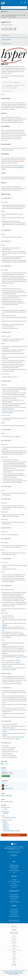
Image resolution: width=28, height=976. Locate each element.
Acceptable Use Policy (13, 916)
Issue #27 (18, 660)
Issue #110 (7, 495)
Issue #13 (5, 731)
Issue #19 (22, 737)
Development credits (13, 902)
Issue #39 (5, 653)
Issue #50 (13, 669)
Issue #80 (12, 581)
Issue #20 (5, 735)
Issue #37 (3, 610)
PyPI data (4, 770)
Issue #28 (22, 394)
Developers (5, 813)
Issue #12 (15, 724)
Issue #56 (5, 625)
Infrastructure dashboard (13, 881)
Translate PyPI (13, 898)
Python (4, 821)
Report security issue (14, 911)
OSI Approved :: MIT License (9, 817)
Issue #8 (17, 405)
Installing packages (13, 865)
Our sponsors (14, 887)
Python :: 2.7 (6, 824)
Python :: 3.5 (6, 829)
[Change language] (25, 2)
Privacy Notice (13, 914)
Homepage (5, 764)
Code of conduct (13, 913)
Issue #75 (5, 449)
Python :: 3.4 (6, 827)
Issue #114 (18, 436)
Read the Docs (10, 150)
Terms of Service (13, 909)
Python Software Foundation (13, 847)
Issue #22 (18, 739)
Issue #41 (20, 657)
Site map (21, 973)
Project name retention (13, 870)
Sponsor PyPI (14, 900)
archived (13, 15)
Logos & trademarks (14, 885)
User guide (13, 868)
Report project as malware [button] (14, 835)
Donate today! (14, 855)
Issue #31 (10, 402)
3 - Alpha (5, 809)
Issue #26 (21, 648)
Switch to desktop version (14, 920)
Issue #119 (10, 409)
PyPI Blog (13, 880)
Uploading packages (13, 867)
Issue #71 (8, 637)
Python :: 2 (5, 823)
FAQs (14, 872)
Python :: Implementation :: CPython (11, 830)
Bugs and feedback (14, 894)
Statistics (14, 883)
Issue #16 (13, 728)
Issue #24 (5, 644)
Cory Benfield (8, 795)
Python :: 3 (5, 826)
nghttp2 (5, 627)
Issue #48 (18, 662)
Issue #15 (10, 412)
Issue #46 (9, 666)
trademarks (6, 971)
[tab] (14, 36)
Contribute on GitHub (13, 896)
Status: (14, 852)
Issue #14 (23, 717)
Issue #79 (21, 576)
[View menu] (21, 2)
